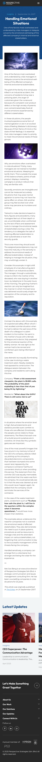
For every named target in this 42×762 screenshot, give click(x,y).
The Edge (10, 590)
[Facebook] (5, 729)
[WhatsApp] (17, 729)
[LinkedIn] (11, 729)
